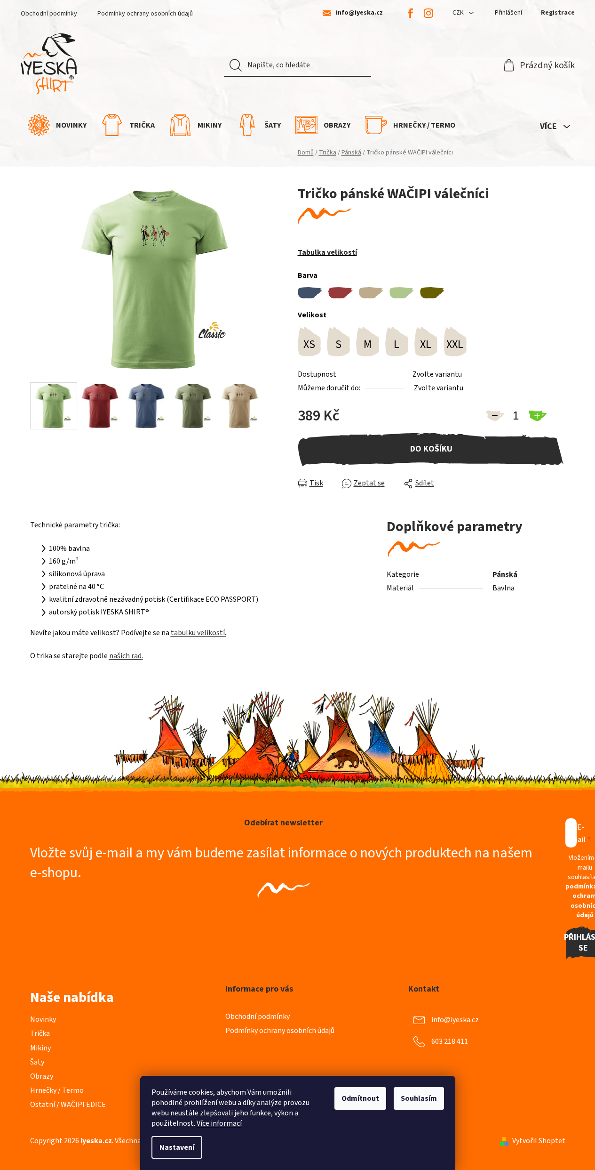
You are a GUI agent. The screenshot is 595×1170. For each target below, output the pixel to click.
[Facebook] (411, 13)
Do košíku (431, 449)
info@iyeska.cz (359, 12)
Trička (40, 1033)
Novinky (43, 1019)
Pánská (504, 574)
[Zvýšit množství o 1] (537, 416)
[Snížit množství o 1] (494, 416)
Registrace (558, 12)
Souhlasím (419, 1098)
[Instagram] (428, 13)
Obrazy (41, 1076)
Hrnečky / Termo (57, 1090)
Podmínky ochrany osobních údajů (145, 13)
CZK (458, 12)
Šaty (37, 1062)
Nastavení (176, 1147)
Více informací (219, 1123)
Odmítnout (360, 1098)
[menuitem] (57, 125)
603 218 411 (449, 1041)
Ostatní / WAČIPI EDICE (68, 1104)
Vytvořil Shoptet (538, 1141)
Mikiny (40, 1048)
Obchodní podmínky (49, 13)
